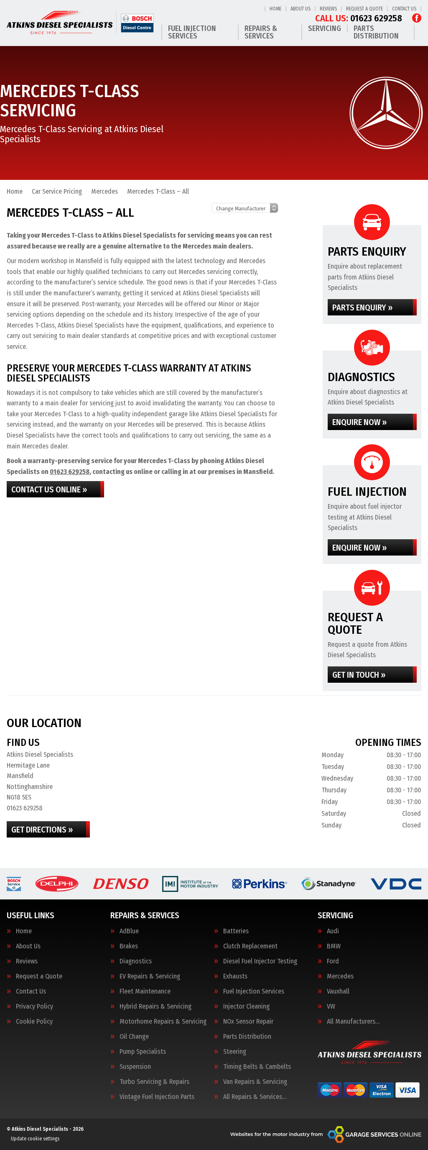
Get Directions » (42, 830)
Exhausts (235, 976)
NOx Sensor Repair (248, 1021)
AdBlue (129, 931)
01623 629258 (358, 18)
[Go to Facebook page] (416, 18)
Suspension (135, 1066)
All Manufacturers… (353, 1021)
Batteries (236, 931)
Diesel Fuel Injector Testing (260, 961)
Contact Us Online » (49, 489)
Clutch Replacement (250, 946)
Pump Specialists (143, 1051)
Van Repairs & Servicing (255, 1081)
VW (331, 1006)
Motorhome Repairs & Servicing (163, 1021)
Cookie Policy (34, 1021)
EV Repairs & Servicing (150, 976)
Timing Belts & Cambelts (257, 1066)
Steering (234, 1051)
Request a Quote (364, 9)
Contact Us (404, 9)
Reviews (328, 9)
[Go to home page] (81, 22)
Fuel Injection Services (192, 32)
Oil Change (134, 1036)
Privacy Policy (34, 1006)
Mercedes (340, 976)
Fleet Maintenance (145, 991)
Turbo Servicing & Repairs (154, 1081)
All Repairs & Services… (254, 1097)
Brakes (129, 946)
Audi (333, 931)
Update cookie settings (35, 1139)
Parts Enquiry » (362, 307)
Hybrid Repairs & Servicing (155, 1006)
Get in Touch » (358, 675)
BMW (334, 946)
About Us (300, 9)
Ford (333, 961)
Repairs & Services (261, 32)
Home (275, 9)
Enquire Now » (359, 422)
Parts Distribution (376, 32)
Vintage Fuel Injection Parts (157, 1097)
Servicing (324, 28)
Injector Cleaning (246, 1006)
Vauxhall (338, 991)
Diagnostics (136, 961)
